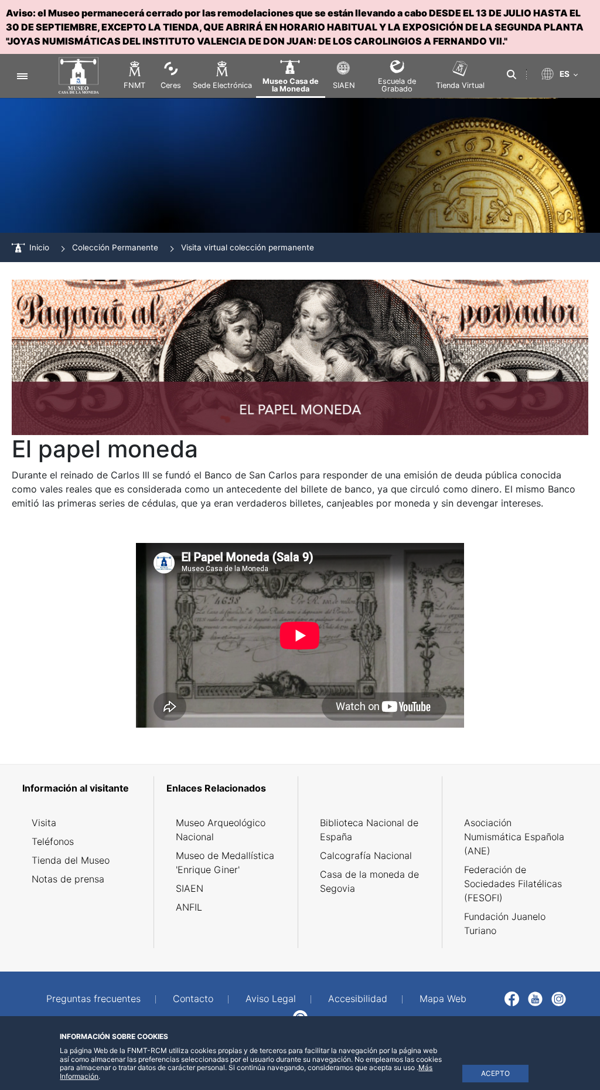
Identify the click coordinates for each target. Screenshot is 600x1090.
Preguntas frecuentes (93, 998)
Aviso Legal (271, 998)
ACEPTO (495, 1073)
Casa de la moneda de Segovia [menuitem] (369, 881)
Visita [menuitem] (44, 822)
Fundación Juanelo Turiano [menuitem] (505, 923)
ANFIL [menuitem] (189, 907)
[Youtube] (535, 997)
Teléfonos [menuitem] (53, 841)
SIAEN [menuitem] (189, 888)
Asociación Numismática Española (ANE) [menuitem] (514, 837)
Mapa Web (443, 998)
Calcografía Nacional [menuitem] (366, 855)
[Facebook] (511, 997)
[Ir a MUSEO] (72, 76)
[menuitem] (84, 788)
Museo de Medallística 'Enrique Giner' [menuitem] (225, 862)
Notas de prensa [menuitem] (68, 879)
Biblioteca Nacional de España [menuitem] (369, 830)
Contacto (193, 998)
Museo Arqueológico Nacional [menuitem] (220, 830)
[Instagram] (558, 997)
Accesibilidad (357, 998)
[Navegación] (22, 76)
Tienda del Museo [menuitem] (71, 860)
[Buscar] (511, 74)
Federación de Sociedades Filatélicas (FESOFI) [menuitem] (513, 884)
